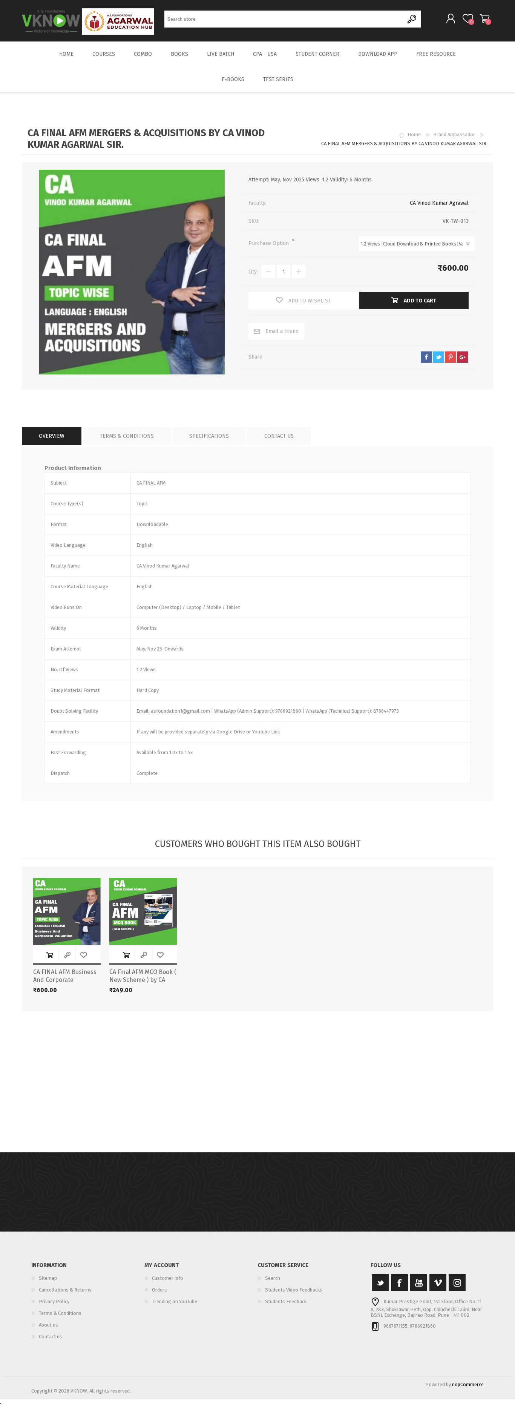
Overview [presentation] (51, 436)
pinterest (450, 357)
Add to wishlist (83, 954)
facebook (426, 357)
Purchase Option (269, 243)
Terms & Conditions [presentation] (127, 436)
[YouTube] (418, 1282)
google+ (462, 357)
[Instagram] (457, 1282)
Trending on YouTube (174, 1301)
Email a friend (282, 331)
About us (48, 1325)
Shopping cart (484, 18)
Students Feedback (286, 1301)
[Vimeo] (437, 1282)
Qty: (253, 271)
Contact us (50, 1336)
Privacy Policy (54, 1301)
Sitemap (48, 1278)
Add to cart (49, 954)
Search (412, 19)
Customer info (167, 1278)
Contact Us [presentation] (279, 436)
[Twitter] (380, 1282)
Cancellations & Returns (65, 1290)
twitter (438, 357)
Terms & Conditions (60, 1313)
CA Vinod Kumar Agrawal (439, 203)
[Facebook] (399, 1282)
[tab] (51, 436)
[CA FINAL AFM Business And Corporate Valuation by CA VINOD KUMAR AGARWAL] (67, 911)
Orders (159, 1290)
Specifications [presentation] (209, 436)
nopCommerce (468, 1384)
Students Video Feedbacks (293, 1290)
